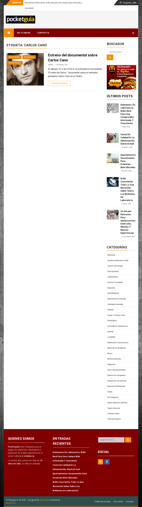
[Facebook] (107, 461)
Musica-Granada (114, 359)
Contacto (129, 501)
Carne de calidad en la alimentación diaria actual (127, 139)
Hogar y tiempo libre (116, 315)
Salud (109, 392)
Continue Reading (59, 83)
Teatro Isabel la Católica (117, 403)
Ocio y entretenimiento (116, 370)
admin (50, 65)
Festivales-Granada (115, 304)
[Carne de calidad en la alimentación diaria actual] (113, 138)
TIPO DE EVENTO (15, 63)
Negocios (111, 364)
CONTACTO (43, 32)
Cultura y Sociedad (115, 282)
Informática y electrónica (117, 326)
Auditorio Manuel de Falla (117, 260)
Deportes (111, 288)
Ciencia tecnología (115, 266)
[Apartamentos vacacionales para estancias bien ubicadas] (113, 158)
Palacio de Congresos (116, 375)
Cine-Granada (14, 57)
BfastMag (44, 500)
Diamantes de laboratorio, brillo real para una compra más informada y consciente (128, 114)
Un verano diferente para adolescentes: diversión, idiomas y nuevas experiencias (128, 222)
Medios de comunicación (117, 342)
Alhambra (111, 255)
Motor (109, 353)
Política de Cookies (103, 501)
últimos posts (120, 96)
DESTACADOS (29, 57)
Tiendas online (113, 414)
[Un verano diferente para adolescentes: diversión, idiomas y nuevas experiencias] (113, 215)
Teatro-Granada (113, 408)
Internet (110, 332)
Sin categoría (112, 397)
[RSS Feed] (100, 461)
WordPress (11, 503)
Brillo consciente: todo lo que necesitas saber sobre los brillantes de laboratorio (128, 189)
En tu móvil (118, 501)
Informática (112, 321)
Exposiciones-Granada (116, 299)
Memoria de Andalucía (116, 348)
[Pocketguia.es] (9, 32)
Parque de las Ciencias (116, 381)
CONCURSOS (112, 277)
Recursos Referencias (116, 386)
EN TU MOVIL (24, 32)
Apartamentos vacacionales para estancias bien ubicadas (128, 161)
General (110, 310)
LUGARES (111, 337)
